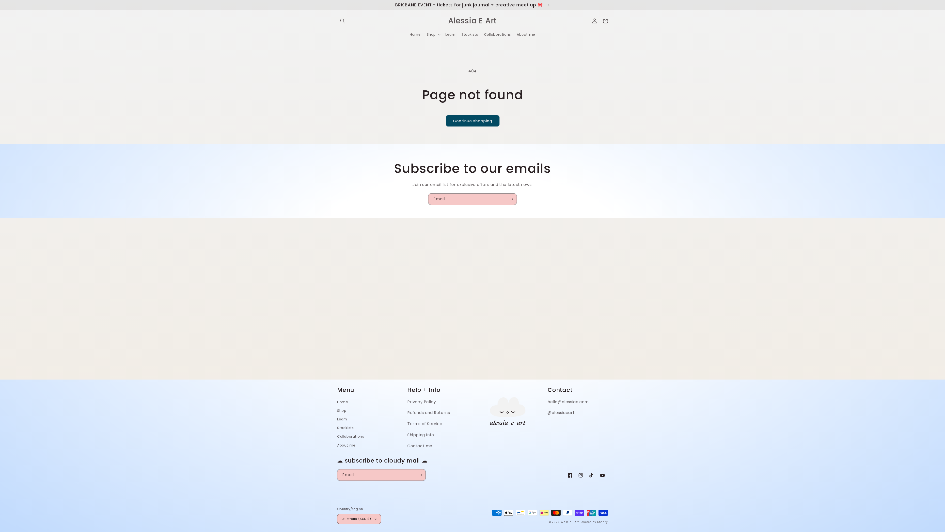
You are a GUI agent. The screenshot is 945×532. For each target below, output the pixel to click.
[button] (342, 21)
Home (342, 401)
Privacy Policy (421, 402)
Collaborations (350, 436)
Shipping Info (420, 435)
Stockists (345, 427)
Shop (341, 410)
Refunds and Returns (428, 413)
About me (346, 445)
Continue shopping (472, 120)
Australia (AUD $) (356, 518)
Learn (342, 419)
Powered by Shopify (594, 522)
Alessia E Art (570, 522)
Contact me (419, 446)
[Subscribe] (511, 199)
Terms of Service (424, 424)
